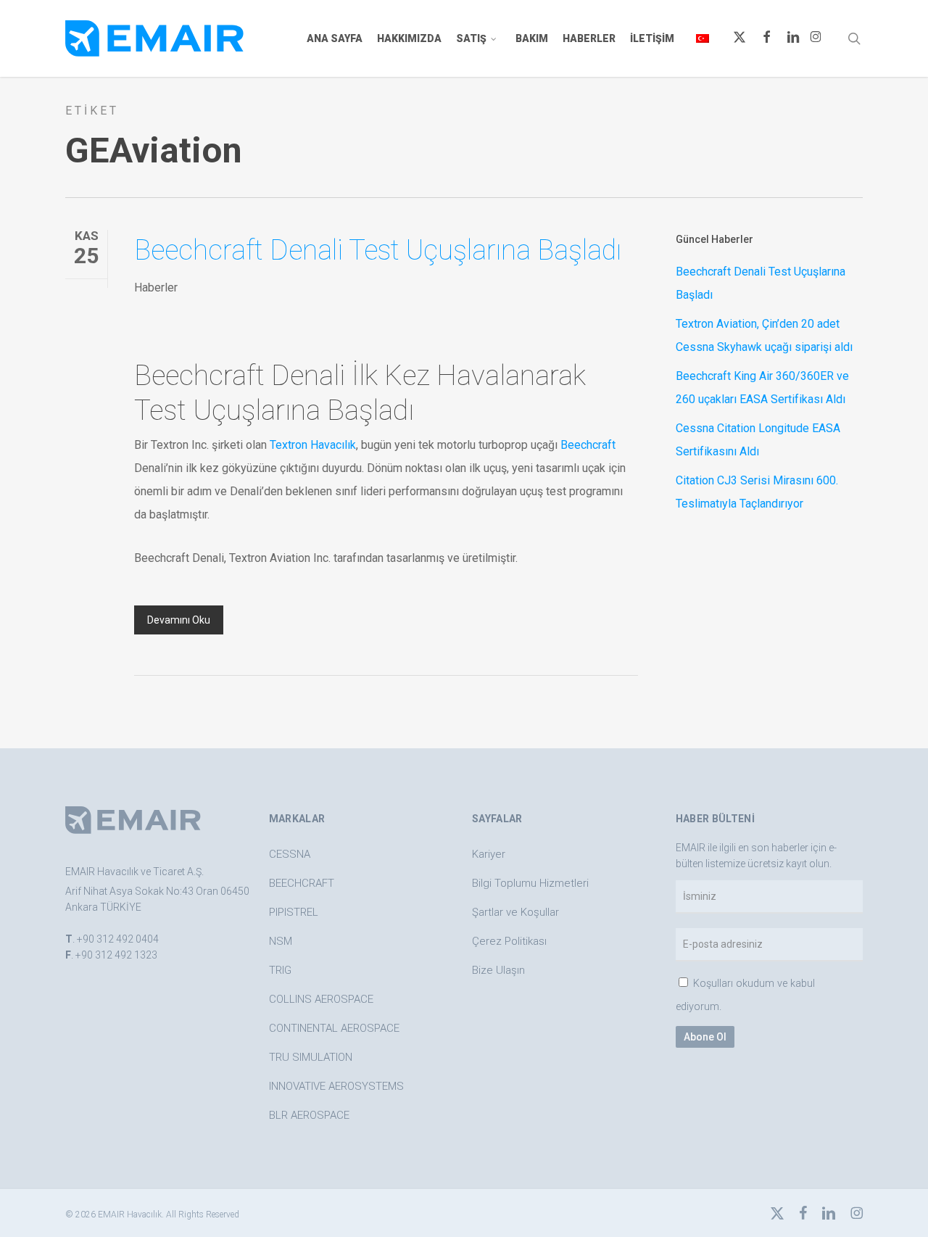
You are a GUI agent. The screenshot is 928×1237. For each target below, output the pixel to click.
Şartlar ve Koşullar (515, 912)
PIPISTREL (293, 912)
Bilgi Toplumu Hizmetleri (530, 883)
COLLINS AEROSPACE (321, 999)
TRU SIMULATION (310, 1057)
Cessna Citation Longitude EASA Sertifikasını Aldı (758, 439)
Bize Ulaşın (498, 970)
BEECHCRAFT (301, 883)
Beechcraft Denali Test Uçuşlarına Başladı (377, 250)
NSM (280, 941)
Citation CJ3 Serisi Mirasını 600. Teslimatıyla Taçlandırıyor (757, 491)
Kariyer (488, 854)
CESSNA (289, 854)
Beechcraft (588, 445)
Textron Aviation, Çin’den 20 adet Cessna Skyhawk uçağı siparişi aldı (764, 335)
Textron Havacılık (313, 445)
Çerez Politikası (509, 941)
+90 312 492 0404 (118, 939)
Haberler (156, 287)
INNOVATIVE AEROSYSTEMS (336, 1086)
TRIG (280, 970)
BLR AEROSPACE (309, 1115)
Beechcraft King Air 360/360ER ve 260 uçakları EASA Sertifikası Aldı (762, 387)
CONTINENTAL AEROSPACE (334, 1028)
